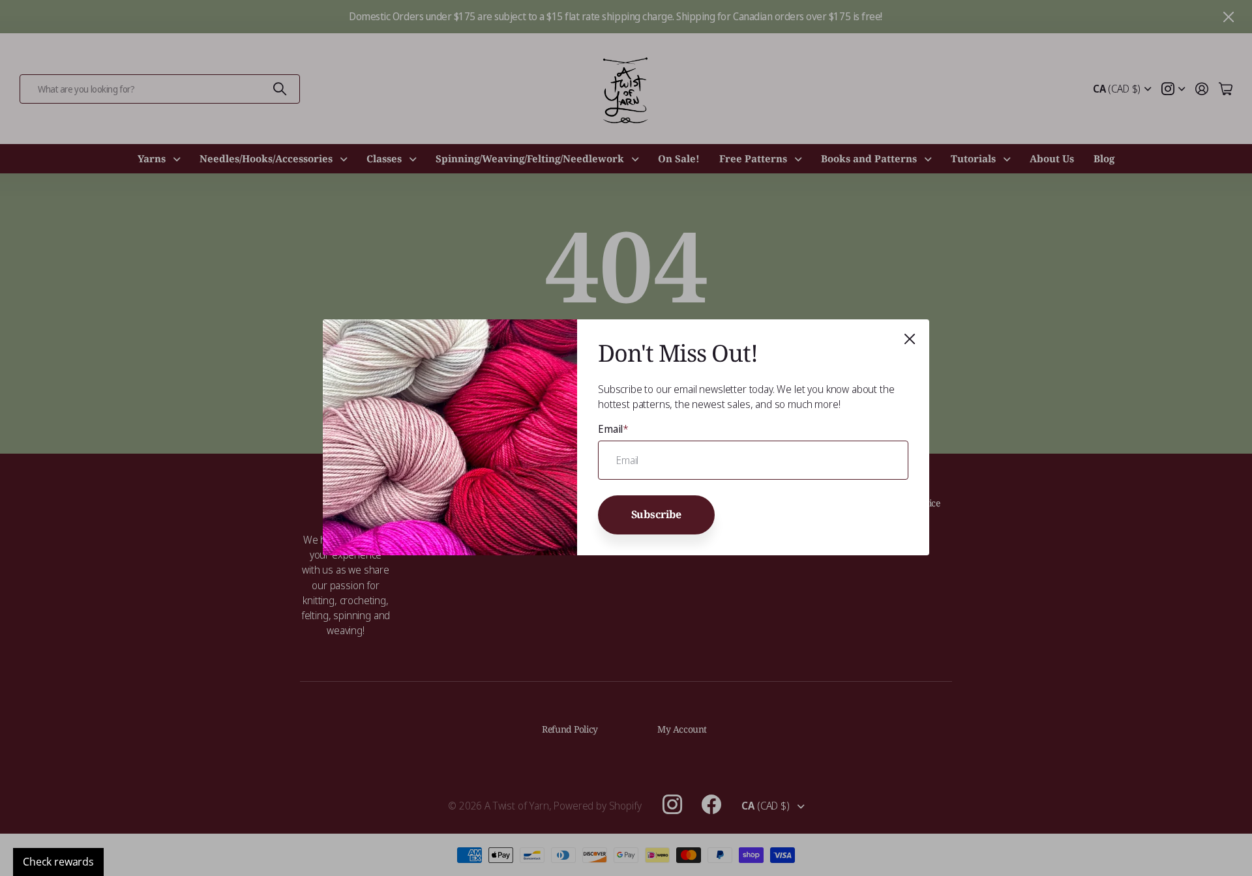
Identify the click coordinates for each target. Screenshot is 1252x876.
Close (909, 338)
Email (613, 429)
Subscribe (656, 515)
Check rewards (58, 861)
